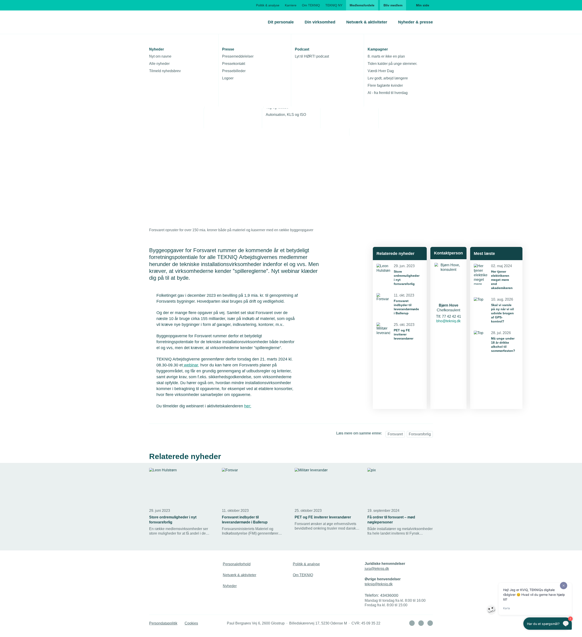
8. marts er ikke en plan (386, 56)
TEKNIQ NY (333, 5)
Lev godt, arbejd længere (388, 78)
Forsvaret (395, 434)
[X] (430, 623)
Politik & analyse (267, 5)
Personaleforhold (237, 564)
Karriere (290, 5)
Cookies (191, 623)
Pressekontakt (233, 64)
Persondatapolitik (163, 623)
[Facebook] (421, 623)
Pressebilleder (234, 71)
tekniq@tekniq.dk (379, 584)
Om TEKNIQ (311, 5)
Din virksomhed (320, 22)
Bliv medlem (393, 5)
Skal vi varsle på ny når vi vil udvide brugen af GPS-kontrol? (502, 313)
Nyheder (230, 586)
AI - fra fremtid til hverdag (388, 93)
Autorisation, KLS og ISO (286, 115)
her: (247, 406)
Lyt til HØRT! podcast (312, 56)
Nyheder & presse (415, 22)
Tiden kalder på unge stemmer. (392, 64)
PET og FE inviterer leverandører (403, 334)
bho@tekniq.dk (448, 321)
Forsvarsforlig (420, 434)
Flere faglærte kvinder (385, 85)
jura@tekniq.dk (377, 569)
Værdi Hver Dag (381, 71)
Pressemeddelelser (237, 56)
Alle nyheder (159, 64)
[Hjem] (167, 22)
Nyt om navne (160, 56)
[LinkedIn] (412, 623)
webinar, (191, 365)
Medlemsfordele (362, 5)
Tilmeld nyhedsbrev (165, 71)
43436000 (389, 595)
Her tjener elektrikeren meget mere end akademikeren (502, 280)
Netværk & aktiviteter (366, 22)
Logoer (227, 78)
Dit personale (281, 22)
